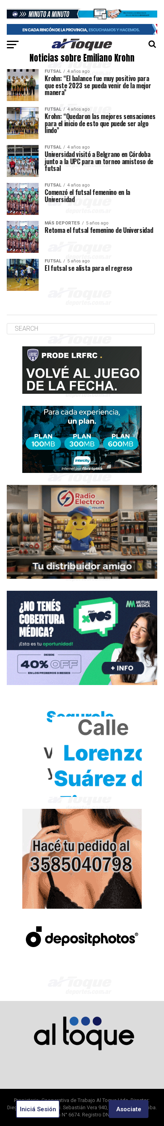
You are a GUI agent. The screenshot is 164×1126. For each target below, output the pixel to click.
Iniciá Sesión (38, 1109)
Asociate (128, 1109)
